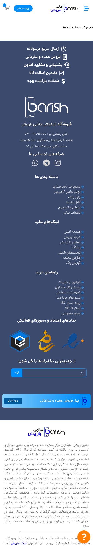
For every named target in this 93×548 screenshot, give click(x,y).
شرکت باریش (19, 543)
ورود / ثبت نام (23, 8)
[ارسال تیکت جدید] (84, 538)
